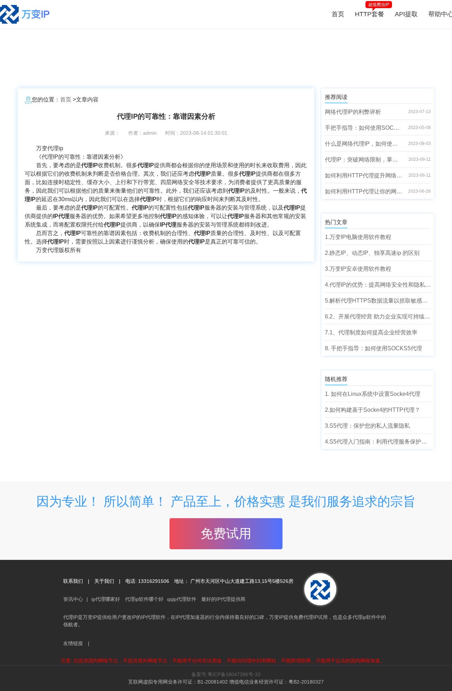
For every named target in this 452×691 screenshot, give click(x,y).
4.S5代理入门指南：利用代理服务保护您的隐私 (378, 442)
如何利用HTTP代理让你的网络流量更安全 (364, 191)
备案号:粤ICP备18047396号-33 (226, 674)
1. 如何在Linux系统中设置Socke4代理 (372, 394)
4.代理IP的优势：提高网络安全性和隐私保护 (378, 285)
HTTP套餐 (369, 14)
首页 (338, 14)
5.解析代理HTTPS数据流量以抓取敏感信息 (378, 301)
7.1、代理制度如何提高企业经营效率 (371, 332)
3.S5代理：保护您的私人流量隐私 (367, 426)
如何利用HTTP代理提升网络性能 (364, 175)
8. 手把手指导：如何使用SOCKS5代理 (373, 348)
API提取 (406, 14)
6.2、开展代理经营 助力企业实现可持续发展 (378, 317)
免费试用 (226, 533)
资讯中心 (73, 599)
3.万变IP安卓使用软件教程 (358, 269)
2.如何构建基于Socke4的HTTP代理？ (372, 410)
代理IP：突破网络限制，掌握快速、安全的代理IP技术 (364, 160)
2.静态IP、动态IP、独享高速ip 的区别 (372, 253)
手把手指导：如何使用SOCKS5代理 (364, 128)
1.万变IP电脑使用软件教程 (358, 237)
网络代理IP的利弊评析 (353, 112)
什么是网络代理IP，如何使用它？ (364, 144)
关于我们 (104, 581)
